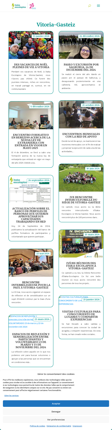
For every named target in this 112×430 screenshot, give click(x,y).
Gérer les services (11, 395)
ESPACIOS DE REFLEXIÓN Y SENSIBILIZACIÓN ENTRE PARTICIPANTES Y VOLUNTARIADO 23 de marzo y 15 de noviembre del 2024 (31, 340)
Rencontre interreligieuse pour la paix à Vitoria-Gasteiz (31, 285)
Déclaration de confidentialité (59, 426)
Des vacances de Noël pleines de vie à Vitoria (31, 66)
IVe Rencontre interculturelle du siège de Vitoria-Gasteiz (81, 199)
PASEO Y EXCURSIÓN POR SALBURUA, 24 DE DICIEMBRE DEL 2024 (81, 67)
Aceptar (56, 403)
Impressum (77, 426)
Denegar (56, 411)
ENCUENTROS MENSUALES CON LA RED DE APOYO (81, 135)
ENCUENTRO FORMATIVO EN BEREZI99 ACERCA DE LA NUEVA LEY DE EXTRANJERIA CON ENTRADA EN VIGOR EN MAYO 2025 (31, 141)
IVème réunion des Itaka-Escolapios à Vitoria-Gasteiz (81, 265)
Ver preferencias (56, 419)
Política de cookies (37, 426)
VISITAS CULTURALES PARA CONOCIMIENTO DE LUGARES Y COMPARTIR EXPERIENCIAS (81, 315)
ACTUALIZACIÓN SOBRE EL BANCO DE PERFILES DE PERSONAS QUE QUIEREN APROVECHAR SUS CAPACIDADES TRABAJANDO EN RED (31, 215)
